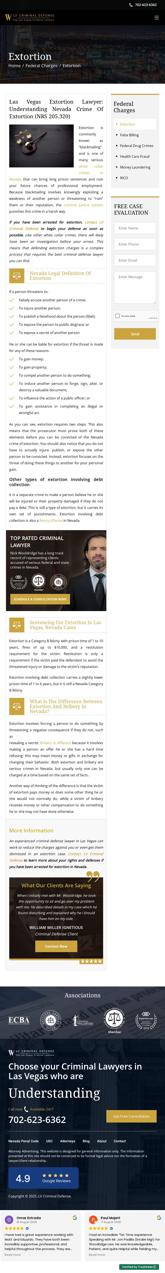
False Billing (129, 135)
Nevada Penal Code (23, 1141)
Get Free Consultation (131, 1116)
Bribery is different (55, 742)
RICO (124, 178)
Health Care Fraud (135, 156)
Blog (86, 1141)
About (101, 1141)
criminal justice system (83, 205)
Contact (120, 1141)
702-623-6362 (37, 1119)
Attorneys (67, 1141)
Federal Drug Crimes (136, 145)
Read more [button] (12, 1255)
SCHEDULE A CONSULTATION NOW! (40, 599)
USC (49, 1141)
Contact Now (56, 946)
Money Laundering (135, 167)
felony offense (51, 520)
